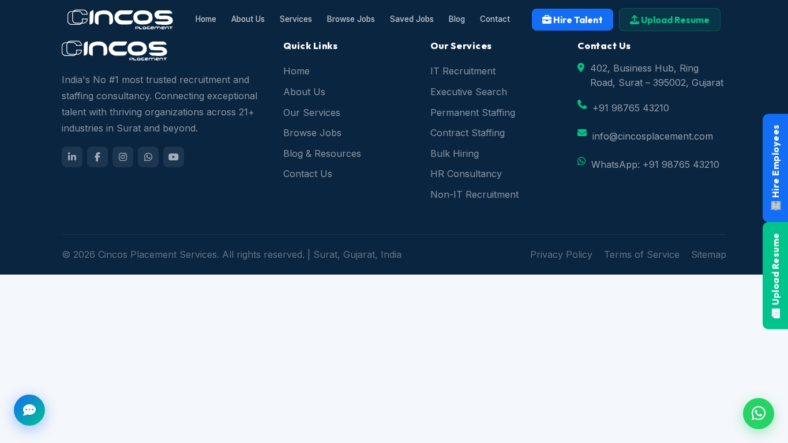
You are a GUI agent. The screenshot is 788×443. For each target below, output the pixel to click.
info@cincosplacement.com (652, 136)
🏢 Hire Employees (775, 168)
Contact (495, 19)
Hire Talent (577, 19)
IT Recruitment (463, 71)
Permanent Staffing (472, 112)
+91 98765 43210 (630, 108)
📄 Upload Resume (775, 275)
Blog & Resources (322, 153)
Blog (457, 19)
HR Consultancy (466, 173)
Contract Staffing (467, 132)
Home (206, 19)
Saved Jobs (412, 19)
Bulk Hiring (454, 153)
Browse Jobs (351, 19)
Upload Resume (674, 19)
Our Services (311, 112)
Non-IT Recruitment (474, 194)
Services (296, 19)
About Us (248, 19)
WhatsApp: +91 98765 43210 (655, 164)
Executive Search (468, 91)
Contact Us (307, 173)
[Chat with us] (29, 410)
